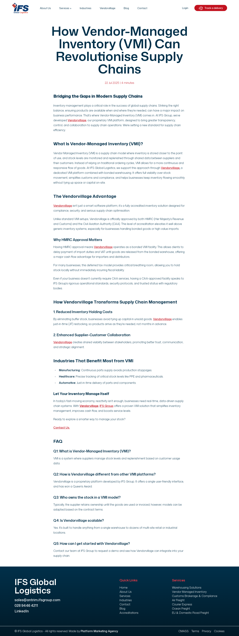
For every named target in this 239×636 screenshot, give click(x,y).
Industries (85, 8)
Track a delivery (213, 8)
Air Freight (178, 600)
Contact (142, 8)
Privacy (206, 631)
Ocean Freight (181, 608)
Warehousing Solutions (186, 587)
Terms (195, 631)
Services (64, 8)
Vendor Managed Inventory (189, 592)
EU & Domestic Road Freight (190, 613)
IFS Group (106, 406)
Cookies (219, 631)
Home (124, 587)
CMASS (183, 631)
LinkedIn (22, 611)
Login (185, 8)
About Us (45, 8)
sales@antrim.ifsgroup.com (37, 599)
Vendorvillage (107, 8)
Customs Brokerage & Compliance (194, 596)
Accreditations (129, 613)
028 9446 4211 (26, 605)
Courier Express (182, 604)
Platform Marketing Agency (99, 631)
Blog (126, 8)
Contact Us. (61, 427)
